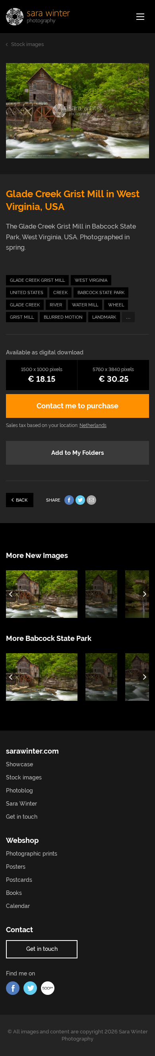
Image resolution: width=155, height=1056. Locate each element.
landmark (104, 317)
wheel (116, 305)
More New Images (37, 555)
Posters (15, 867)
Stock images (24, 777)
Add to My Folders (77, 452)
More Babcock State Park (48, 638)
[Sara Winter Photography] (38, 16)
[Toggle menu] (140, 16)
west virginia (91, 280)
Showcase (19, 764)
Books (14, 893)
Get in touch (21, 817)
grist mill (22, 317)
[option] (45, 594)
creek (60, 292)
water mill (85, 305)
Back (21, 500)
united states (26, 292)
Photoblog (19, 790)
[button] (11, 594)
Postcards (19, 880)
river (56, 305)
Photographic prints (31, 853)
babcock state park (101, 292)
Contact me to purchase (77, 406)
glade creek (25, 305)
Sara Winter (21, 803)
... (128, 316)
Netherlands (93, 425)
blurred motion (63, 317)
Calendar (18, 906)
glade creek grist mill (37, 280)
